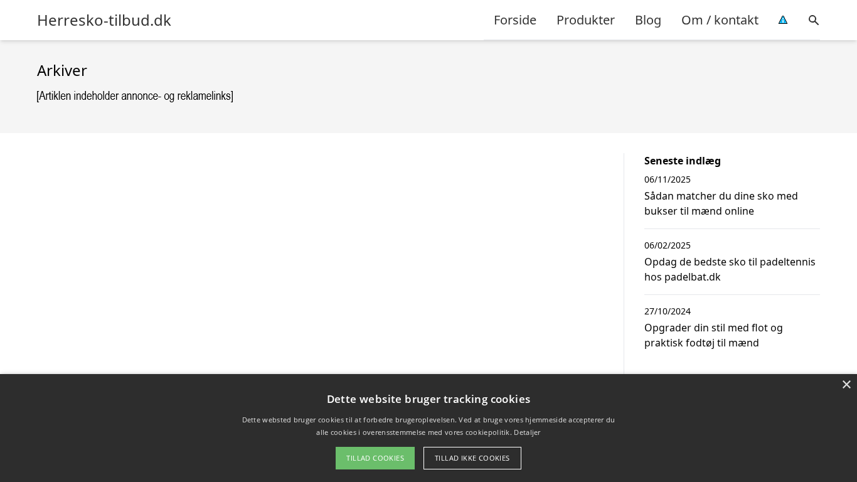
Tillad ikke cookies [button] (472, 458)
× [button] (846, 385)
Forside (515, 19)
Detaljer (527, 432)
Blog (648, 19)
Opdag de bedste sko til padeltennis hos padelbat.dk (730, 269)
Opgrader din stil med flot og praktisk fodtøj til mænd (713, 335)
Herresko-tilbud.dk (104, 20)
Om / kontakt (720, 19)
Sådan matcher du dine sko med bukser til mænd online (721, 203)
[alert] (428, 428)
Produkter (585, 19)
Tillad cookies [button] (375, 458)
